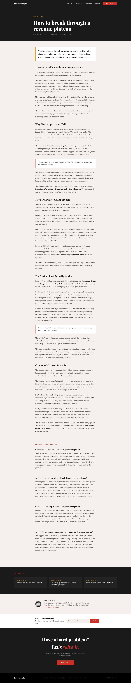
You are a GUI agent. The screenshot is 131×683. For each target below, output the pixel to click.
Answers (88, 3)
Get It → (94, 621)
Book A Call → (65, 662)
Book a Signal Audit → (52, 608)
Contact (78, 678)
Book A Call (110, 3)
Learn (97, 3)
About (69, 3)
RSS (85, 678)
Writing (78, 3)
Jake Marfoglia (20, 3)
